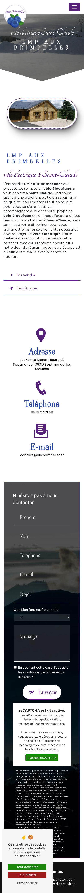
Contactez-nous (27, 288)
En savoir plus (26, 275)
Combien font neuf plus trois (36, 610)
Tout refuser (27, 875)
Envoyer (47, 692)
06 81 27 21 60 (42, 412)
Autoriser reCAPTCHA (42, 757)
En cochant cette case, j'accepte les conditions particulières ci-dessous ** (43, 672)
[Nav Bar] (74, 7)
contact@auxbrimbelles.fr (42, 455)
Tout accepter (27, 867)
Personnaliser (27, 883)
